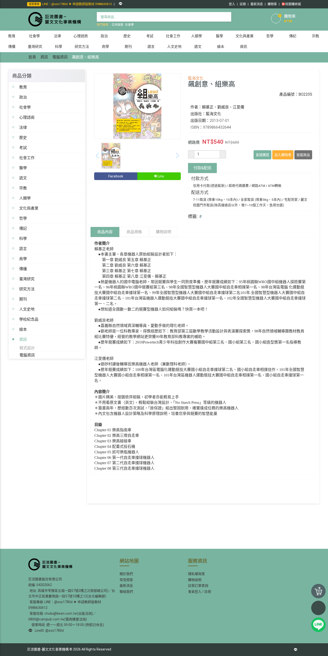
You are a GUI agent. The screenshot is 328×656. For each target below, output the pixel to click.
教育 (23, 87)
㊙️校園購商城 (291, 4)
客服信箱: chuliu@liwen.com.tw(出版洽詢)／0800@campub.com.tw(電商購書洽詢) (62, 616)
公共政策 (117, 24)
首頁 (32, 57)
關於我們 (126, 574)
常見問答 (126, 580)
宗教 (23, 188)
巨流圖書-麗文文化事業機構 (48, 649)
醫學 (23, 167)
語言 (23, 248)
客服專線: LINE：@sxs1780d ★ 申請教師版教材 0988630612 (64, 605)
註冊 (243, 4)
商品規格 (134, 232)
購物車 (272, 4)
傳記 (23, 228)
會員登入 (194, 592)
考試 (23, 147)
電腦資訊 (60, 57)
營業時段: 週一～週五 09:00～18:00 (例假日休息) (67, 625)
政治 (23, 97)
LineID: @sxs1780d (48, 630)
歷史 (23, 137)
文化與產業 (28, 208)
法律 (23, 127)
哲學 (23, 218)
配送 (202, 168)
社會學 (129, 24)
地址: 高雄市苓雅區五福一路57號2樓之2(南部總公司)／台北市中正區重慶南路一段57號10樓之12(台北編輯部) (71, 593)
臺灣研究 (27, 278)
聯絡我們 (126, 592)
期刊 (23, 299)
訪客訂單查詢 (198, 585)
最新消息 (256, 4)
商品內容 (105, 232)
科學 (23, 238)
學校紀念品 (28, 319)
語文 (23, 178)
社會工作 (27, 157)
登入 (232, 4)
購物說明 (163, 232)
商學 (23, 258)
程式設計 (27, 347)
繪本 (23, 329)
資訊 (44, 57)
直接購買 (262, 155)
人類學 (25, 198)
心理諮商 (27, 117)
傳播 (23, 268)
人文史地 (27, 309)
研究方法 (27, 289)
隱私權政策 (196, 574)
